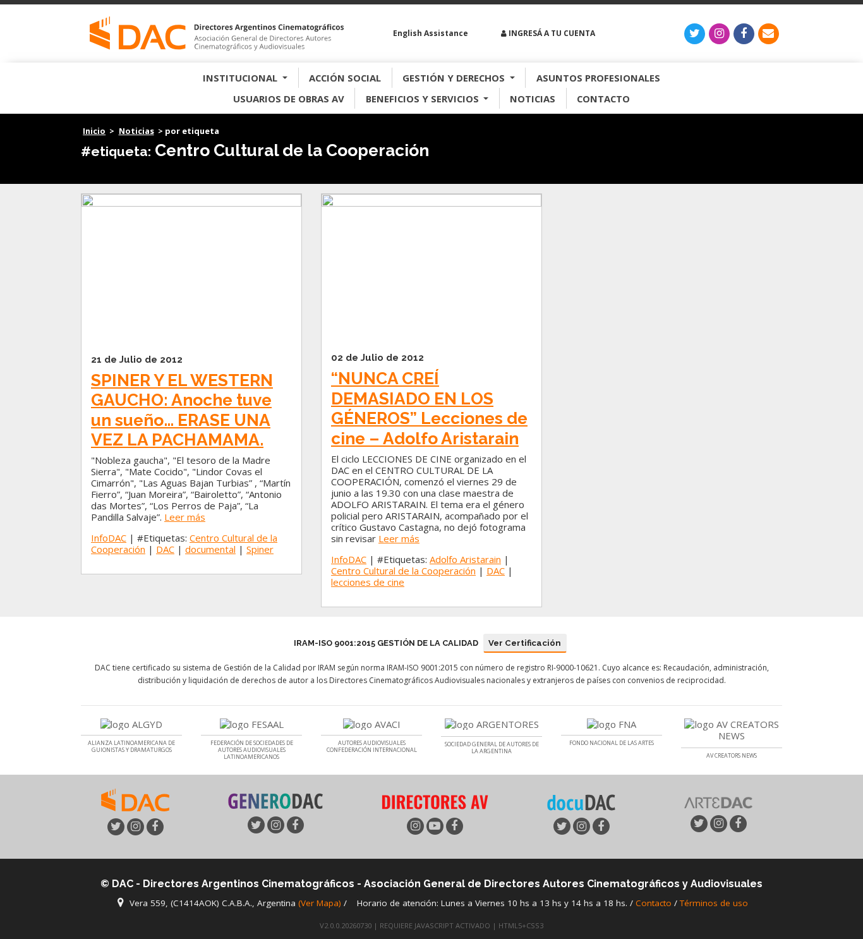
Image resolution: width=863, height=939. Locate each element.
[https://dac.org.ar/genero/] (275, 801)
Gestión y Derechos (454, 77)
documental (210, 549)
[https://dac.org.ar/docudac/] (581, 801)
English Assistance (429, 33)
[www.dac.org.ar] (135, 798)
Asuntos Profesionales (598, 77)
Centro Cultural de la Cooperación (403, 570)
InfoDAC (108, 537)
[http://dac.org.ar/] (217, 34)
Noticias (532, 98)
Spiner (260, 549)
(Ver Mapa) (321, 903)
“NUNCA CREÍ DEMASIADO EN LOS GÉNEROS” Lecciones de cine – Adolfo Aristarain (429, 408)
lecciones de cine (367, 582)
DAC (165, 549)
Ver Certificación (524, 643)
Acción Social (345, 77)
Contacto (603, 98)
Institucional (241, 77)
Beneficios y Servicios (423, 98)
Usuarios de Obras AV (288, 98)
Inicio (94, 130)
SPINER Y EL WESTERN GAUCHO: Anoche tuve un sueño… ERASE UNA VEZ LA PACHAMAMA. (182, 410)
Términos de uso (714, 903)
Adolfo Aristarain (465, 559)
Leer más (184, 517)
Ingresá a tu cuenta (551, 33)
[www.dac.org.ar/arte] (718, 801)
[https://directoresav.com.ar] (435, 801)
